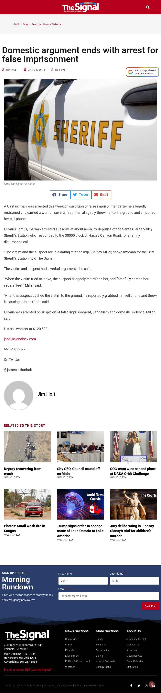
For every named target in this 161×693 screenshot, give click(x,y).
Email (62, 589)
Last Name (117, 573)
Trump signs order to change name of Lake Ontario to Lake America (80, 531)
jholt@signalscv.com (20, 339)
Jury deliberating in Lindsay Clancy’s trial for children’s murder (132, 531)
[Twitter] (138, 685)
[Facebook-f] (131, 685)
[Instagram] (146, 685)
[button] (13, 8)
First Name (65, 573)
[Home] (9, 24)
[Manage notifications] (152, 684)
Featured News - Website (46, 24)
